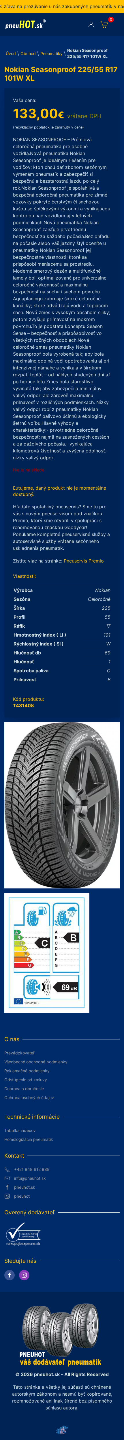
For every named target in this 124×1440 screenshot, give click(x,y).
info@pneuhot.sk (30, 1178)
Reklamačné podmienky (27, 1070)
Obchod (28, 53)
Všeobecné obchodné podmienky (35, 1061)
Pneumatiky (51, 53)
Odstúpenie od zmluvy (25, 1079)
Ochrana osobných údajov (29, 1097)
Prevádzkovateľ (19, 1052)
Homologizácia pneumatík (28, 1139)
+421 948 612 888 (32, 1169)
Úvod (11, 53)
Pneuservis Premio (84, 561)
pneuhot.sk (24, 1187)
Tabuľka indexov (20, 1130)
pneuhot (22, 1196)
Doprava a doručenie (24, 1088)
